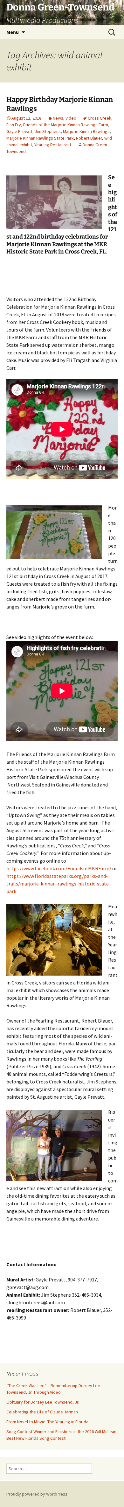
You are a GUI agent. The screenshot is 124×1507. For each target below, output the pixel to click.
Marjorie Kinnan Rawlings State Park (40, 138)
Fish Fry (13, 125)
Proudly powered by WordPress (36, 1494)
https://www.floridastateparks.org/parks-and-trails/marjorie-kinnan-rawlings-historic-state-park (58, 883)
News (58, 118)
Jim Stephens (48, 131)
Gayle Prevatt (19, 131)
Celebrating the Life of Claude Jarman (42, 1412)
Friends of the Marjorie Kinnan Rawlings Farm (65, 125)
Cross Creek (99, 118)
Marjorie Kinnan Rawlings (86, 131)
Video (70, 118)
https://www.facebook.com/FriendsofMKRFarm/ (58, 868)
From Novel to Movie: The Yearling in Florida (47, 1422)
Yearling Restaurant (52, 145)
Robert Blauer (89, 138)
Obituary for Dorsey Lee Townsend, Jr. (42, 1402)
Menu (12, 32)
